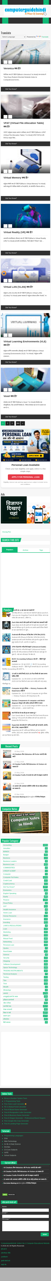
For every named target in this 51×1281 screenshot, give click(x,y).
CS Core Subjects (10, 1150)
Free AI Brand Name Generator (15, 1110)
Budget (6, 855)
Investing (6, 922)
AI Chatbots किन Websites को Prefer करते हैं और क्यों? (22, 1168)
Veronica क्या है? (12, 68)
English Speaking (9, 893)
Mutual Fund (8, 938)
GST (5, 906)
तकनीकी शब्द (7, 1006)
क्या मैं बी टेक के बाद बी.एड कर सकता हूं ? (24, 713)
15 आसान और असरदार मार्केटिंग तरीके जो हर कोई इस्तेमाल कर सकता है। (25, 1179)
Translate (44, 37)
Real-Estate (7, 951)
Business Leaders (10, 861)
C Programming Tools (12, 1101)
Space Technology (10, 967)
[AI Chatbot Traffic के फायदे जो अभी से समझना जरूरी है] (7, 775)
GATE (6, 1153)
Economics (7, 890)
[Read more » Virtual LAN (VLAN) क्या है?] (23, 259)
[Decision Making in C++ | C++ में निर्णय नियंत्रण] (7, 797)
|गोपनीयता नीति (5, 1253)
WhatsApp (7, 990)
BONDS (6, 852)
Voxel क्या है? (10, 396)
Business (6, 858)
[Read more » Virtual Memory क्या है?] (23, 149)
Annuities (6, 848)
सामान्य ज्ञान (6, 1016)
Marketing (7, 932)
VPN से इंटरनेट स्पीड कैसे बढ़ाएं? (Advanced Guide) (29, 647)
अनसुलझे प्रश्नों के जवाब (10, 996)
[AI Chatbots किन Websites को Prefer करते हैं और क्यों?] (7, 754)
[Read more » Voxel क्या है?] (23, 368)
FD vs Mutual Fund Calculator (15, 1107)
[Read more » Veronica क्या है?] (23, 40)
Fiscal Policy (8, 903)
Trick (5, 984)
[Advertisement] (25, 580)
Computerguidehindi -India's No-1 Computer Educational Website (25, 1243)
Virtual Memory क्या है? (16, 177)
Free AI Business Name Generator (16, 1115)
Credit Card (7, 881)
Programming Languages (13, 1136)
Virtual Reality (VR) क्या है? (18, 232)
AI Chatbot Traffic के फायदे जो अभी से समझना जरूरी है (30, 775)
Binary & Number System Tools (15, 1098)
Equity (5, 897)
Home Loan (7, 913)
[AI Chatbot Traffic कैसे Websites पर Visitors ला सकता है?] (7, 765)
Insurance (7, 919)
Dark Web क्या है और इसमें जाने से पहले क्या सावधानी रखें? (30, 622)
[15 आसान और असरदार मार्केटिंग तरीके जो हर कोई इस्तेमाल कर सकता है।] (7, 786)
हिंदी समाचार (6, 1022)
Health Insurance (9, 909)
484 (18, 423)
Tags (41, 550)
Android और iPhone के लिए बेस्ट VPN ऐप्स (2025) (28, 635)
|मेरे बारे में (4, 1249)
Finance (6, 900)
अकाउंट (5, 993)
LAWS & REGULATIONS (12, 926)
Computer (7, 874)
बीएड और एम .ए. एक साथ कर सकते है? (23, 610)
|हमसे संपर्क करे (5, 1261)
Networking (7, 942)
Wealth (5, 987)
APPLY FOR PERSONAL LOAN (25, 477)
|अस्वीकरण (4, 1257)
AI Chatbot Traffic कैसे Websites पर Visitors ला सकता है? (24, 1171)
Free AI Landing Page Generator (16, 1124)
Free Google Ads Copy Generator (16, 1121)
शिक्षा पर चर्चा (7, 1013)
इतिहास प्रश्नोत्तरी (8, 1000)
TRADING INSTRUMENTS (13, 971)
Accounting (7, 845)
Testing (6, 977)
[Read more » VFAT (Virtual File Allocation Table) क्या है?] (23, 95)
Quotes (6, 948)
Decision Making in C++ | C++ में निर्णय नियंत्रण (29, 797)
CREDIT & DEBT (9, 871)
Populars (9, 550)
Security (6, 958)
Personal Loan (8, 945)
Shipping (6, 961)
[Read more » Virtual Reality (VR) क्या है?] (23, 204)
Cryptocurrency (9, 884)
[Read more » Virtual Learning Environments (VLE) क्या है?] (23, 313)
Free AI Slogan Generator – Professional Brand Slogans (24, 1118)
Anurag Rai (6, 532)
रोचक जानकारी (7, 1009)
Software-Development (11, 964)
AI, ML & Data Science (12, 1144)
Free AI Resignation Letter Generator (17, 1112)
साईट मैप (3, 1265)
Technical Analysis (10, 974)
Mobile (5, 935)
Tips (4, 980)
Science (6, 955)
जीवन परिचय (7, 1003)
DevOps (7, 1147)
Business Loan (8, 864)
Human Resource (9, 916)
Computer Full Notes (10, 877)
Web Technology (10, 1141)
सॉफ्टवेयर (6, 1019)
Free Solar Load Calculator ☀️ (15, 1104)
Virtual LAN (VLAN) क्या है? (18, 287)
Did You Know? (11, 89)
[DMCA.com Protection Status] (9, 1195)
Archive (25, 550)
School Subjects (10, 1155)
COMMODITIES (9, 868)
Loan (5, 929)
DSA (6, 1138)
